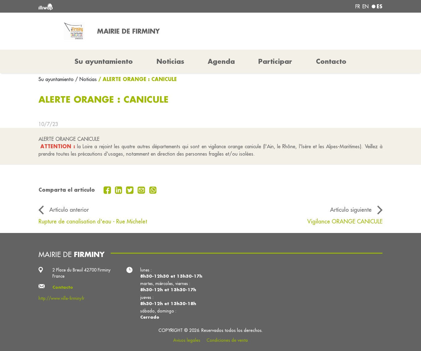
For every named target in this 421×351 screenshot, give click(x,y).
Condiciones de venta (227, 340)
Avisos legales (186, 340)
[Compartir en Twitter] (130, 189)
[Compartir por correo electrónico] (142, 189)
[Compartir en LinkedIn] (119, 189)
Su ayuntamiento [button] (104, 61)
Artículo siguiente (351, 209)
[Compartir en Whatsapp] (153, 189)
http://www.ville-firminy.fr (61, 298)
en (365, 6)
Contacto (331, 61)
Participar (275, 61)
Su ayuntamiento (57, 79)
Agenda (221, 61)
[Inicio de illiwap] (108, 6)
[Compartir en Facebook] (108, 189)
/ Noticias (86, 79)
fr (357, 6)
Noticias (170, 61)
